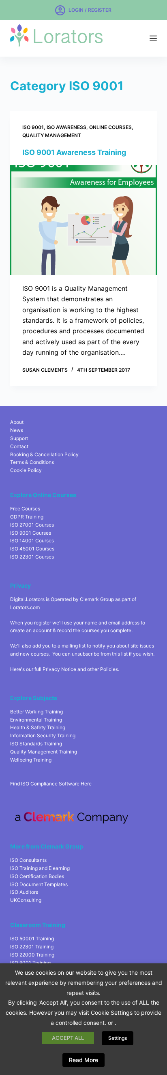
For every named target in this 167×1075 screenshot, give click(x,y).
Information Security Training (42, 735)
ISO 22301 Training (32, 947)
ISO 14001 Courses (32, 541)
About (17, 422)
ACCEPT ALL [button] (68, 1038)
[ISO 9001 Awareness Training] (83, 220)
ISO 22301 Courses (32, 557)
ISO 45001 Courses (32, 549)
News (16, 430)
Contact (19, 446)
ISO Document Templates (39, 884)
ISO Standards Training (36, 744)
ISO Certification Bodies (37, 876)
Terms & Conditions (32, 462)
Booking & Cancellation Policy (44, 454)
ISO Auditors (24, 892)
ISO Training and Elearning (40, 868)
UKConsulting (25, 900)
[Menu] (153, 38)
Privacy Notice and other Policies (80, 669)
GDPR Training (26, 517)
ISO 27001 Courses (32, 525)
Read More (83, 1059)
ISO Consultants (28, 860)
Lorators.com (25, 607)
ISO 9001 (33, 127)
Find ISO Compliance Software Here (51, 784)
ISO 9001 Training (30, 963)
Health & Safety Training (37, 727)
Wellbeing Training (30, 760)
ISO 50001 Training (32, 938)
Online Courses (110, 127)
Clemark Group (97, 599)
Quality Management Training (43, 752)
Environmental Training (36, 720)
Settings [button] (117, 1038)
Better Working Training (36, 712)
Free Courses (25, 509)
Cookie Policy (26, 470)
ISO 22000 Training (32, 955)
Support (19, 438)
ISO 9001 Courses (30, 533)
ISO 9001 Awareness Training (74, 152)
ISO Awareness (66, 127)
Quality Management (51, 135)
